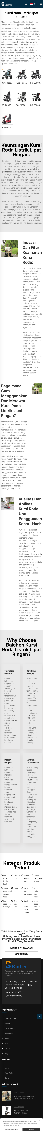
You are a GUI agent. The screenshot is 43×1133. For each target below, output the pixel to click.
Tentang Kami (10, 1028)
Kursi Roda (9, 1073)
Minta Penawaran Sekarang (21, 949)
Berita (7, 1038)
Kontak (7, 1048)
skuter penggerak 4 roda (38, 878)
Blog (6, 1053)
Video (7, 1043)
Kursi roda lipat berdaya (7, 904)
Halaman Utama (11, 1018)
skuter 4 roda (17, 876)
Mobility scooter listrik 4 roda (37, 905)
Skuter (7, 1078)
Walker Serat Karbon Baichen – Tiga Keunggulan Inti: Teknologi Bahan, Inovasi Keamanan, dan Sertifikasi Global (24, 1112)
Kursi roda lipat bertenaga (28, 891)
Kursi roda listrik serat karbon (26, 906)
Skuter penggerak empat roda (7, 892)
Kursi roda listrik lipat (5, 879)
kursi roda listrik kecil (18, 45)
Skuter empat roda (26, 878)
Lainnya (7, 1068)
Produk (7, 1023)
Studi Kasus (9, 1033)
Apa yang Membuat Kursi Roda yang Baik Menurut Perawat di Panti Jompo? (24, 1097)
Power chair (16, 889)
